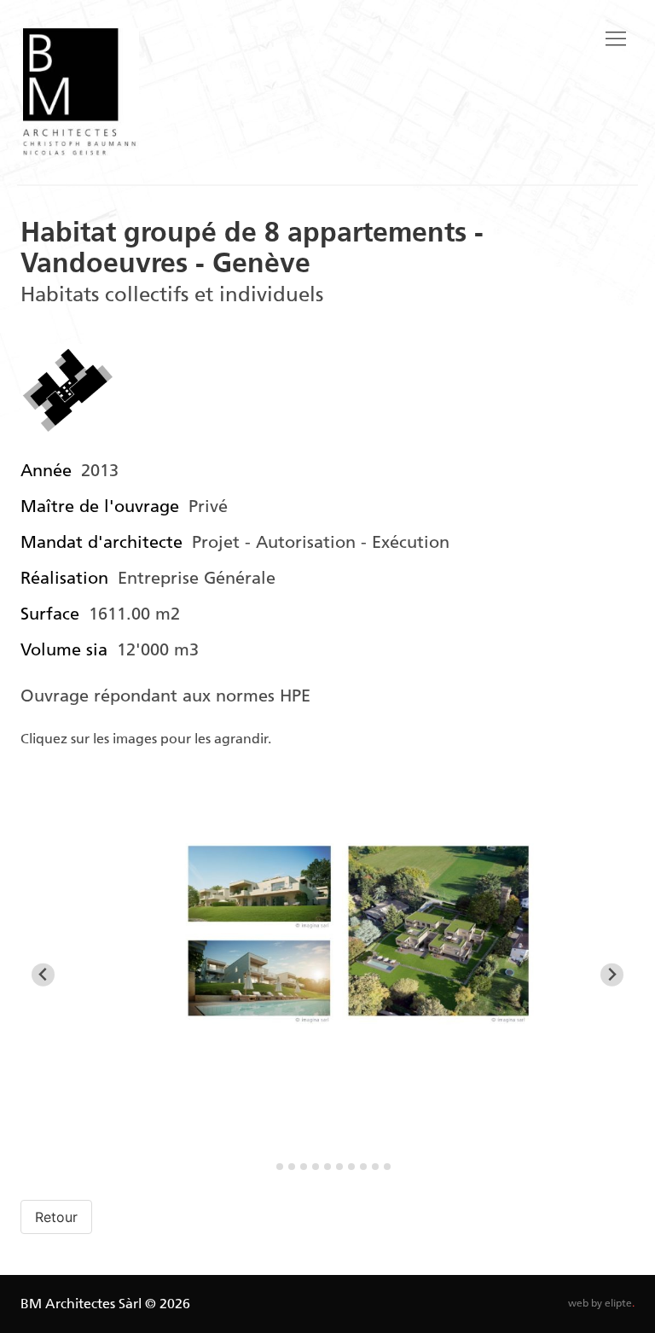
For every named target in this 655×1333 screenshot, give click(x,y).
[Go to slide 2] (279, 1166)
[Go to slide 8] (351, 1166)
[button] (616, 39)
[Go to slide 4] (303, 1166)
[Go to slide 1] (267, 1166)
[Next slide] (611, 975)
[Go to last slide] (43, 975)
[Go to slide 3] (291, 1166)
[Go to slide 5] (315, 1166)
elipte (620, 1303)
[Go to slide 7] (339, 1166)
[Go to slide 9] (363, 1166)
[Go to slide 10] (375, 1166)
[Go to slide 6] (327, 1166)
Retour (56, 1216)
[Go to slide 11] (387, 1166)
